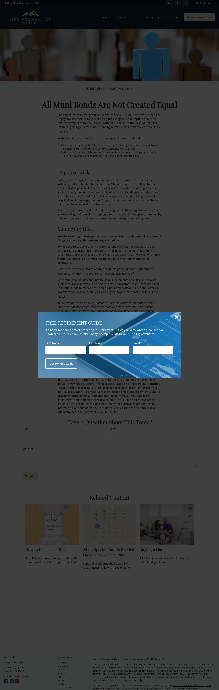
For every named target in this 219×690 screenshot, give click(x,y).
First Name (52, 343)
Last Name (96, 343)
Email (136, 343)
